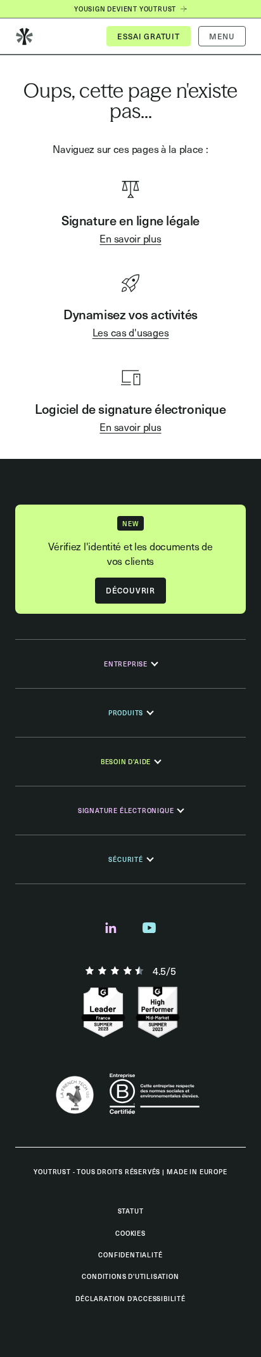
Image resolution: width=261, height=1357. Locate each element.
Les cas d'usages (130, 332)
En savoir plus (130, 238)
